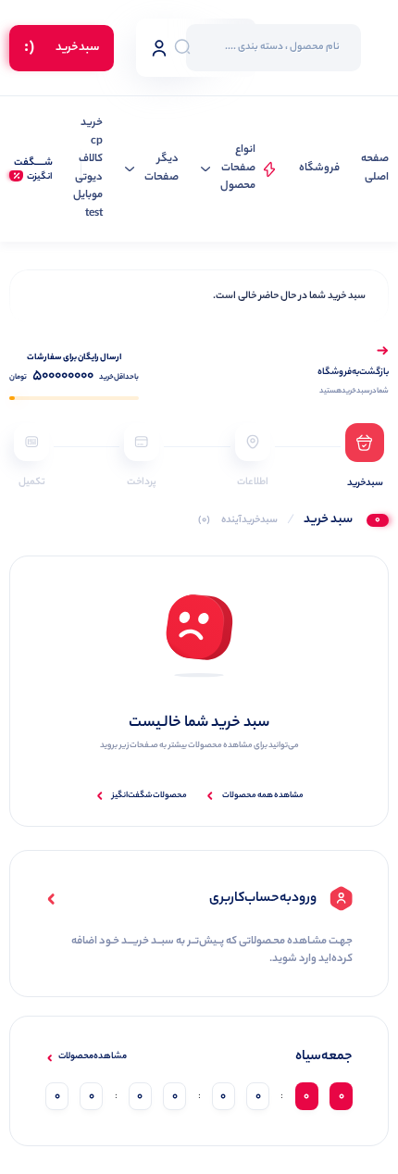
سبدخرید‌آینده (238, 520)
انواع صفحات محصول (237, 168)
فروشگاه (319, 169)
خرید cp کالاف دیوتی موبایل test (88, 169)
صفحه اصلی (375, 169)
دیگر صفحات (161, 169)
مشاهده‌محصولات (92, 1057)
